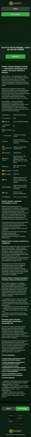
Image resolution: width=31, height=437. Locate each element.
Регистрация (15, 14)
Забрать (15, 56)
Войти (15, 9)
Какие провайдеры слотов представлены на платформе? (12, 374)
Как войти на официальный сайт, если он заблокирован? (14, 370)
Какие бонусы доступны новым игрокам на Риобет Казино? (13, 359)
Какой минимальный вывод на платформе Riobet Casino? (13, 363)
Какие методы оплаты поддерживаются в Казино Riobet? (14, 366)
